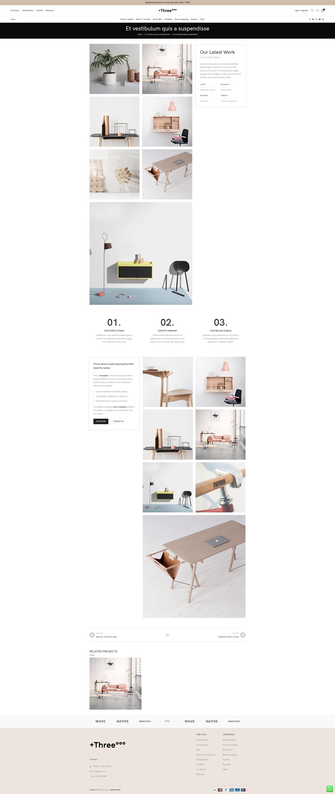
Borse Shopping (230, 755)
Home (140, 34)
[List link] (108, 766)
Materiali (200, 774)
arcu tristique (120, 407)
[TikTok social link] (323, 19)
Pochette (227, 764)
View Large (139, 660)
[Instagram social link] (316, 19)
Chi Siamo (201, 769)
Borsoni (226, 759)
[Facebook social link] (310, 19)
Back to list (167, 635)
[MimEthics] (145, 721)
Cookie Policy (202, 745)
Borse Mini (228, 750)
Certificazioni (202, 759)
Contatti (199, 764)
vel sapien (103, 375)
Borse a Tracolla (230, 745)
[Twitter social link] (313, 19)
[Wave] (100, 721)
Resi (198, 750)
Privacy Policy (202, 740)
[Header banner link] (167, 2)
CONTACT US (118, 421)
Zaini (225, 769)
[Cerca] (312, 10)
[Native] (122, 721)
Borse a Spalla (229, 740)
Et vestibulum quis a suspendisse (157, 34)
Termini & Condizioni (205, 755)
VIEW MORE (101, 421)
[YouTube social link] (320, 19)
